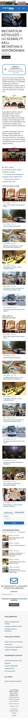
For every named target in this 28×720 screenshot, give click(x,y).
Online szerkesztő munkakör (13, 681)
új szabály (12, 172)
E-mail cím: (14, 591)
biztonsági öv (8, 169)
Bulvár (14, 169)
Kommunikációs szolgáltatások (14, 647)
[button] (19, 8)
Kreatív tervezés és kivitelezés (14, 642)
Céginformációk (9, 668)
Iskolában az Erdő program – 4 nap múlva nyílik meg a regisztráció (17, 554)
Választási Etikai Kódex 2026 (13, 660)
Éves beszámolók (10, 671)
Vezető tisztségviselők (11, 666)
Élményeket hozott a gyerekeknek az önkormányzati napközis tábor (17, 571)
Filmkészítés (8, 644)
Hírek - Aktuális (6, 57)
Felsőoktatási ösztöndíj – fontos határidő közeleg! (17, 562)
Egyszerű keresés (8, 512)
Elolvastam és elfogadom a (14, 599)
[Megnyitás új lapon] (14, 102)
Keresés (14, 523)
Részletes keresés (19, 512)
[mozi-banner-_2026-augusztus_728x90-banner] (14, 4)
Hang (22, 106)
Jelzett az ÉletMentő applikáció (17, 545)
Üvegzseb (7, 663)
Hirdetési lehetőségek (11, 650)
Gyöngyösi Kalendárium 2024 (13, 626)
